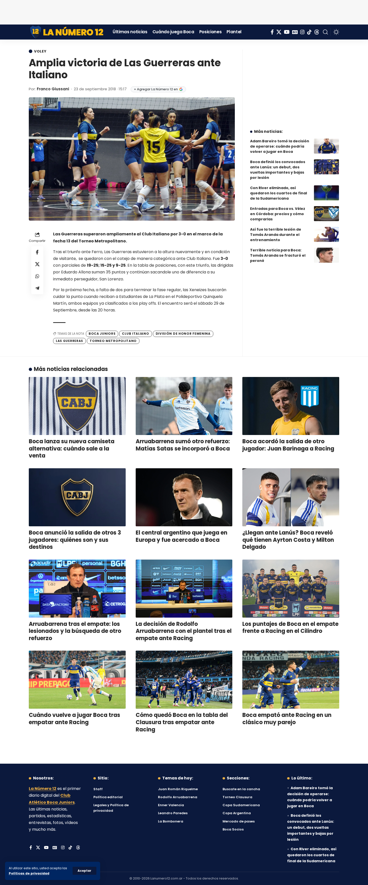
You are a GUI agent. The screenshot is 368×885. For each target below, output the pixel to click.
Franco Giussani (53, 89)
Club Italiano (135, 333)
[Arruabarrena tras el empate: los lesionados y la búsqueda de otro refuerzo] (77, 589)
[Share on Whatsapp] (37, 276)
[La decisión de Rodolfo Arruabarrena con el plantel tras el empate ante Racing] (184, 589)
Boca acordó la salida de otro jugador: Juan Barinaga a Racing (288, 445)
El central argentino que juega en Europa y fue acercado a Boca (181, 536)
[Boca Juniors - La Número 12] (67, 32)
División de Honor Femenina (183, 333)
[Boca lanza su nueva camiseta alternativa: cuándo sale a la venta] (77, 406)
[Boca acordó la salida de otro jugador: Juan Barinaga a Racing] (290, 406)
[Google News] (295, 32)
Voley (40, 51)
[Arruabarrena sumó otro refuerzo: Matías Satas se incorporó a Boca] (184, 406)
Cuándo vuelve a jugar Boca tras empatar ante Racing (74, 718)
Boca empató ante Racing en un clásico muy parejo (286, 718)
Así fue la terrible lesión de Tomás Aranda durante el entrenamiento (275, 234)
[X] (279, 32)
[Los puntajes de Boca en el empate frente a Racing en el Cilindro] (290, 589)
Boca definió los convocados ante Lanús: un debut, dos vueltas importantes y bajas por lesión (277, 169)
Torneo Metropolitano (113, 341)
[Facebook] (272, 32)
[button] (84, 871)
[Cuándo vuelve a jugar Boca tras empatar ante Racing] (77, 680)
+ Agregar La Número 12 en (156, 89)
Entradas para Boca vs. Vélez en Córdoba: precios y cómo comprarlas (277, 214)
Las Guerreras (69, 341)
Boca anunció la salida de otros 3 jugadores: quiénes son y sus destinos (75, 540)
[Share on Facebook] (37, 252)
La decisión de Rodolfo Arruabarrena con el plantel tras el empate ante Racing (184, 631)
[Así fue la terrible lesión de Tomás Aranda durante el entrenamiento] (326, 234)
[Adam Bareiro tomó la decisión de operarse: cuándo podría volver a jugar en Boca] (326, 146)
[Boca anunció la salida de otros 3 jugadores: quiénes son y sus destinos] (77, 497)
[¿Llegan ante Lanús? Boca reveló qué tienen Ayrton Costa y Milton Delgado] (290, 497)
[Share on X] (37, 264)
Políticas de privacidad (29, 873)
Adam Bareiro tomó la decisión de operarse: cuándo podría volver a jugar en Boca (279, 146)
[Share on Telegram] (37, 288)
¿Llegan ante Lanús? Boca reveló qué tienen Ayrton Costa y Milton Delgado (288, 540)
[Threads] (316, 32)
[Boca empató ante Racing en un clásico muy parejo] (290, 680)
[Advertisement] (184, 11)
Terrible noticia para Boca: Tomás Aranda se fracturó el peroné (277, 255)
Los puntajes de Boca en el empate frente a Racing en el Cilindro (290, 627)
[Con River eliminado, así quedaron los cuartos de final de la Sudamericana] (326, 192)
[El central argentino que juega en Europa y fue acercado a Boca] (184, 497)
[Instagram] (302, 32)
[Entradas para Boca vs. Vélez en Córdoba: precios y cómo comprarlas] (326, 213)
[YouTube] (287, 32)
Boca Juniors (102, 333)
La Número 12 (42, 788)
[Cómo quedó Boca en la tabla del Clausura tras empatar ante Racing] (184, 680)
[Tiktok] (309, 32)
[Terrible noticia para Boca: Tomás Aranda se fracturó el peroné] (326, 255)
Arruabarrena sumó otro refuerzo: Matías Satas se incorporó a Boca (183, 445)
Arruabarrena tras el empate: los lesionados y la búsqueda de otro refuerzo (75, 631)
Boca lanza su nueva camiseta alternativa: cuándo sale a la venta (71, 448)
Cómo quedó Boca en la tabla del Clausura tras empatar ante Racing (182, 722)
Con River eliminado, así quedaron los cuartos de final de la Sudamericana (278, 193)
